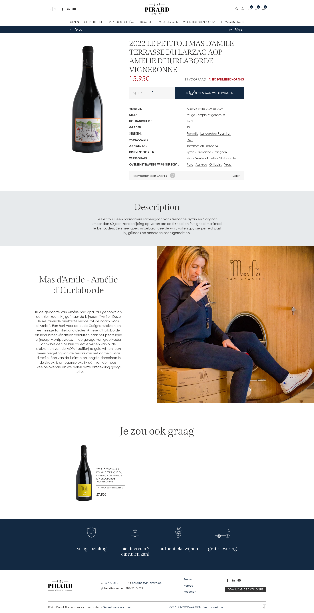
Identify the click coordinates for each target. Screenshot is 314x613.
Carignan (220, 152)
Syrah (190, 152)
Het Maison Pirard (232, 21)
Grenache (204, 152)
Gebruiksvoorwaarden (117, 607)
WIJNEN (74, 21)
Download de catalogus (245, 589)
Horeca (188, 585)
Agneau (201, 164)
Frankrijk (192, 133)
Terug (78, 29)
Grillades (215, 164)
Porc (190, 164)
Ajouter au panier (98, 493)
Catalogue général (121, 21)
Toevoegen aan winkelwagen (209, 93)
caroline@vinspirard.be (147, 582)
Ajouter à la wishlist (107, 493)
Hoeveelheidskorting (228, 79)
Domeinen (146, 21)
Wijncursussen (168, 21)
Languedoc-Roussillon (215, 133)
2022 (190, 140)
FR (49, 9)
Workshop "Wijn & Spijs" (199, 21)
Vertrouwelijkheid (214, 607)
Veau (228, 164)
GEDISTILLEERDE (93, 21)
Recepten (190, 591)
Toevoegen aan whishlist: (150, 176)
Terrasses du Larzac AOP (204, 146)
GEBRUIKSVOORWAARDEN (185, 607)
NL (55, 9)
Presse (188, 579)
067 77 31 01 (112, 582)
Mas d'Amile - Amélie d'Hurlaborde (211, 158)
